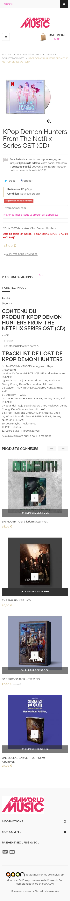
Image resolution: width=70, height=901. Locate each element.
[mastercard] (12, 852)
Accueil (7, 54)
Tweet (11, 180)
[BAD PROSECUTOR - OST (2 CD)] (35, 643)
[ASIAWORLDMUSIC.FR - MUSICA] (35, 22)
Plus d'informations (17, 277)
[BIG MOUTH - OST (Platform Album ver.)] (35, 485)
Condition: (13, 193)
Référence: (14, 189)
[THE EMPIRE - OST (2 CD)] (35, 564)
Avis (40, 275)
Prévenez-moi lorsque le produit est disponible (30, 214)
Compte (8, 4)
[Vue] (34, 498)
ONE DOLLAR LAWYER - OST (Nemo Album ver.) (24, 759)
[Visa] (5, 852)
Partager (27, 180)
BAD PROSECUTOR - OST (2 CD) (21, 679)
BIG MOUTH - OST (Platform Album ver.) (25, 521)
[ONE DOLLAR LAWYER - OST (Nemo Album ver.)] (35, 722)
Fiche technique (14, 287)
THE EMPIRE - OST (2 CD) (16, 600)
